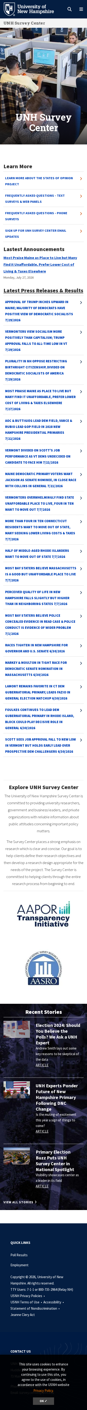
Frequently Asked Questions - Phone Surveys (36, 216)
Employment (19, 1265)
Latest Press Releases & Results (43, 290)
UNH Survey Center (24, 23)
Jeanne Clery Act (22, 1314)
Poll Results (19, 1255)
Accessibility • (53, 1302)
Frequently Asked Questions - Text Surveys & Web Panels (35, 198)
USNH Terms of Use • (26, 1302)
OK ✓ (43, 1401)
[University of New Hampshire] (32, 9)
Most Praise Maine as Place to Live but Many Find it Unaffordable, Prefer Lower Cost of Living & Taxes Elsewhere (40, 264)
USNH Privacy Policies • (27, 1296)
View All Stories (18, 1202)
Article (42, 1065)
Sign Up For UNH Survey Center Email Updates (35, 233)
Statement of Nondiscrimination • (35, 1308)
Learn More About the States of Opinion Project (39, 181)
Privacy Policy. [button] (43, 1390)
